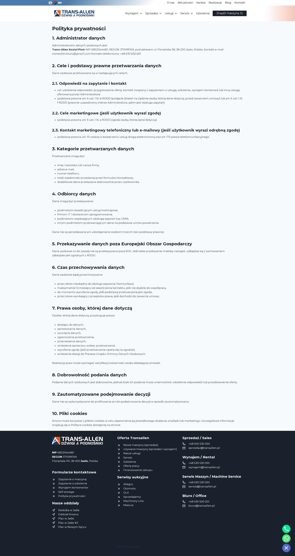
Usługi (169, 13)
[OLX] (60, 3)
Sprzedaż (151, 13)
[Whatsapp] (286, 538)
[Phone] (286, 529)
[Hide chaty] (286, 548)
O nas (171, 2)
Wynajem (132, 13)
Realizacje (215, 2)
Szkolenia (203, 13)
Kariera (201, 2)
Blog (228, 2)
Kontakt (239, 2)
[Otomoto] (55, 3)
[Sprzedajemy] (50, 3)
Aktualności (185, 2)
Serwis (184, 13)
